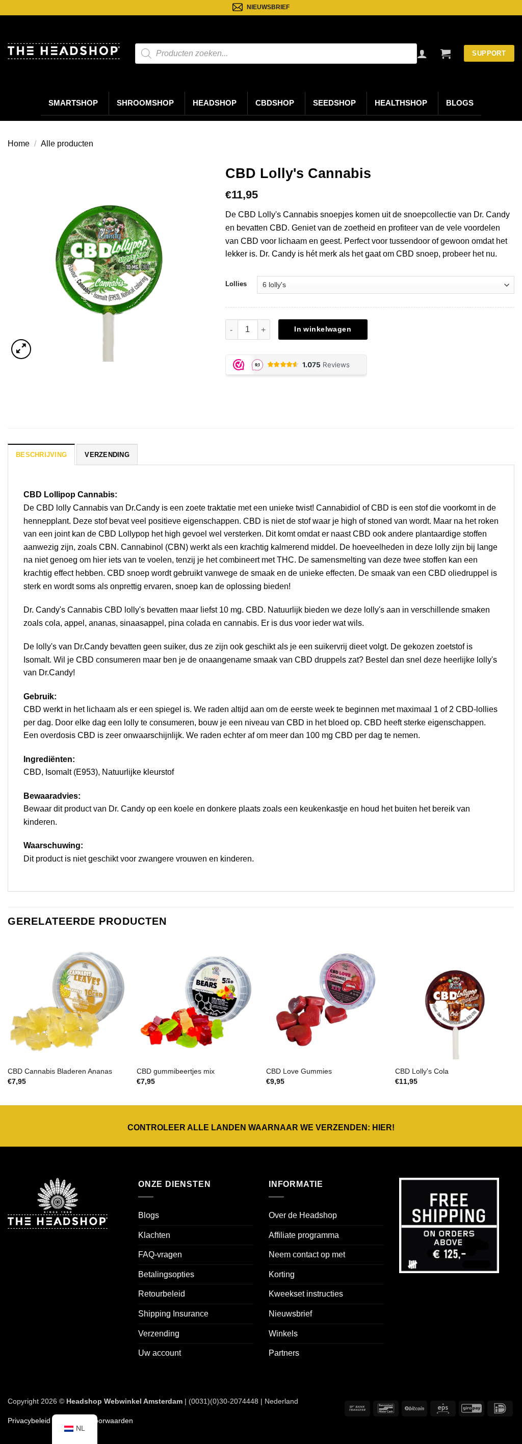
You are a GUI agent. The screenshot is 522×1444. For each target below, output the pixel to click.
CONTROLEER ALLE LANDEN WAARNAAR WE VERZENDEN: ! (261, 1127)
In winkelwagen (322, 329)
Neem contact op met (307, 1254)
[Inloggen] (422, 53)
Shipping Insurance (173, 1313)
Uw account (159, 1353)
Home (19, 143)
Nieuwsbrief (290, 1313)
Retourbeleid (161, 1293)
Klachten (154, 1235)
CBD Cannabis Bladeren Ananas (60, 1071)
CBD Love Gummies (299, 1071)
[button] (445, 53)
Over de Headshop (303, 1215)
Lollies (236, 284)
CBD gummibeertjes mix (176, 1071)
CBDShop (274, 103)
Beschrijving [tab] (41, 455)
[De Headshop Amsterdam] (64, 51)
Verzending (158, 1333)
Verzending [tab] (107, 455)
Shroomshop (145, 103)
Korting (282, 1274)
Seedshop (334, 103)
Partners (284, 1353)
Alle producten (67, 143)
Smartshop (73, 103)
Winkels (283, 1333)
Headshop (215, 103)
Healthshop (401, 103)
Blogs (460, 103)
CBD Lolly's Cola (422, 1071)
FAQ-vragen (160, 1254)
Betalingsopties (166, 1274)
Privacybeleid (29, 1420)
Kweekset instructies (306, 1293)
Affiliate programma (304, 1235)
